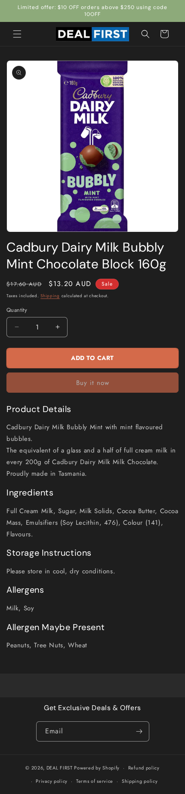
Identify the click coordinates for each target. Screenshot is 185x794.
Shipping (50, 295)
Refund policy (144, 767)
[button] (17, 34)
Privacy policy (52, 781)
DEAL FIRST (59, 767)
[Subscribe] (139, 731)
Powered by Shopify (97, 767)
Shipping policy (140, 781)
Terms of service (94, 781)
